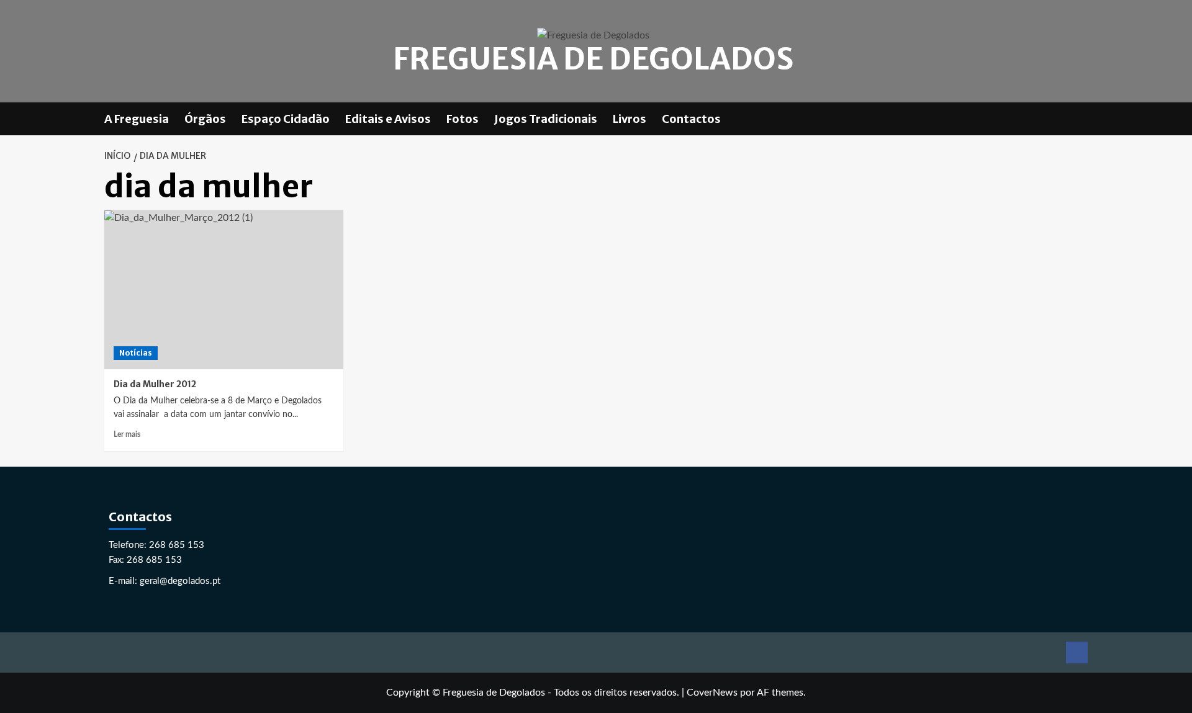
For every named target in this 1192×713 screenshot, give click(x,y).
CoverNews (712, 692)
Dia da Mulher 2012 (155, 384)
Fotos (462, 119)
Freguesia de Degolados (593, 59)
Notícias (135, 352)
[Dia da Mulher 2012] (223, 289)
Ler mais (127, 434)
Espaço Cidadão (286, 119)
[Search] (1080, 119)
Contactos (691, 119)
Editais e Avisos (388, 119)
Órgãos (205, 119)
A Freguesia (136, 119)
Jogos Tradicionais (545, 119)
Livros (629, 119)
